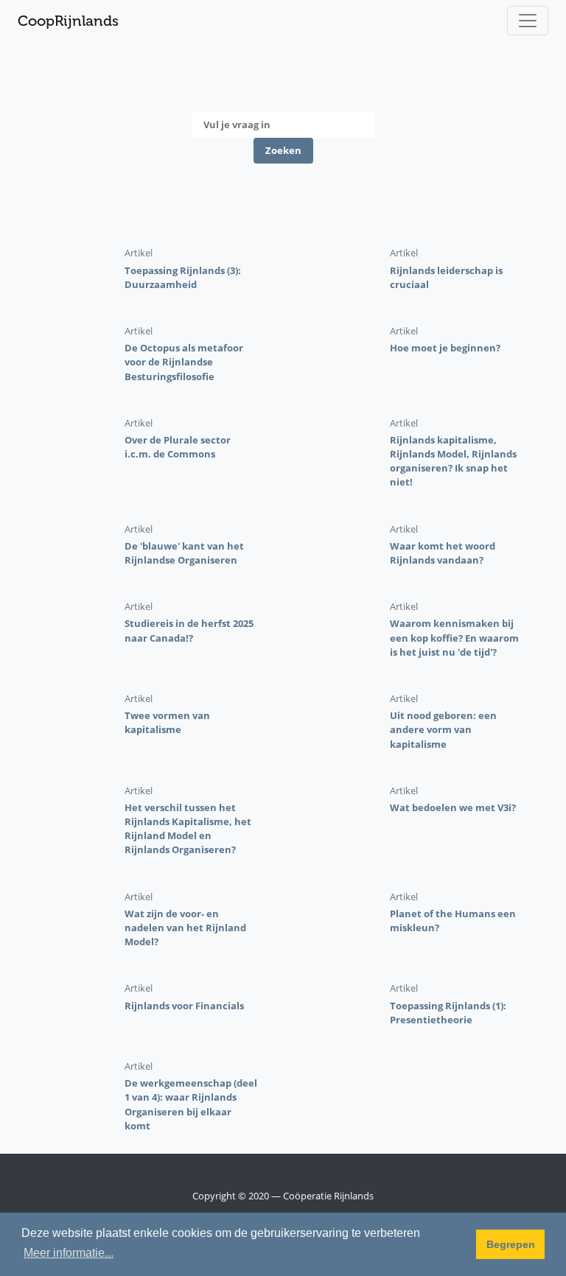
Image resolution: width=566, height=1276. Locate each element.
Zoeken (283, 150)
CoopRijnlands (68, 20)
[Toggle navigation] (527, 20)
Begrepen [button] (510, 1244)
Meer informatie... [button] (68, 1253)
